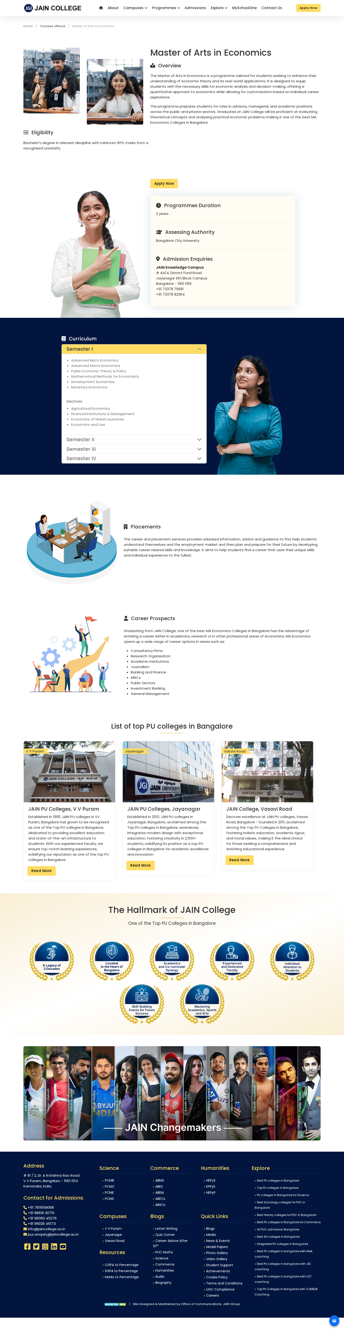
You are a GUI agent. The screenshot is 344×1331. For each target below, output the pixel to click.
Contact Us (271, 7)
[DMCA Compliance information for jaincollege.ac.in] (115, 1304)
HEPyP (211, 1192)
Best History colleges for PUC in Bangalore (286, 1215)
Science (161, 1258)
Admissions (195, 7)
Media (211, 1234)
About (113, 7)
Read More (41, 870)
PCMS (109, 1198)
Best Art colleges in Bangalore (278, 1237)
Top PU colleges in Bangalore (277, 1188)
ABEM (159, 1192)
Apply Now (164, 183)
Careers (212, 1295)
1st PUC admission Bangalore (278, 1229)
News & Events (218, 1240)
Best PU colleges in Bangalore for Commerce (289, 1222)
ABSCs (160, 1204)
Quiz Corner (165, 1234)
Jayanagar (113, 1234)
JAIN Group (231, 1304)
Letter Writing (166, 1228)
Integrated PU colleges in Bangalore (282, 1244)
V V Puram (113, 1228)
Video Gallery (216, 1259)
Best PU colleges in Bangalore (278, 1181)
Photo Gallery (217, 1253)
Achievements (218, 1271)
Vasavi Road (114, 1240)
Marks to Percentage (122, 1277)
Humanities (164, 1270)
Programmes (164, 7)
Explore (217, 7)
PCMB (109, 1180)
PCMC (110, 1186)
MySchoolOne (244, 7)
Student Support (219, 1265)
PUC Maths (164, 1252)
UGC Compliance (220, 1289)
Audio (160, 1276)
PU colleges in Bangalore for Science (283, 1195)
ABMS (159, 1180)
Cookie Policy (217, 1277)
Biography (163, 1282)
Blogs (210, 1228)
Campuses (133, 7)
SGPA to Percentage (121, 1271)
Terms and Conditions (224, 1283)
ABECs (160, 1198)
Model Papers (217, 1246)
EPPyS (210, 1186)
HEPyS (211, 1180)
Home (28, 26)
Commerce (165, 1264)
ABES (159, 1186)
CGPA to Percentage (122, 1264)
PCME (109, 1192)
